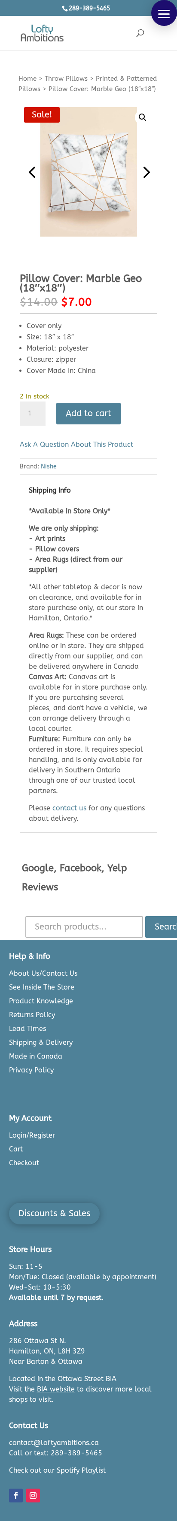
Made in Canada (35, 1056)
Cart (16, 1149)
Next (144, 172)
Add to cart (88, 413)
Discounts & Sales (54, 1213)
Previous (33, 172)
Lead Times (27, 1029)
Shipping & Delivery (41, 1042)
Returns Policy (32, 1015)
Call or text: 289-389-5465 (55, 1453)
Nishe (49, 466)
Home (27, 78)
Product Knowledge (41, 1001)
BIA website (56, 1389)
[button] (164, 13)
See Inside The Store (41, 987)
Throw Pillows (66, 78)
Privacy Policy (31, 1070)
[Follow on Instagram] (33, 1495)
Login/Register (32, 1135)
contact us (69, 808)
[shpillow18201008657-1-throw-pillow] (88, 172)
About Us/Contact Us (43, 973)
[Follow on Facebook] (16, 1495)
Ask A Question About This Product (76, 444)
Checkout (24, 1163)
